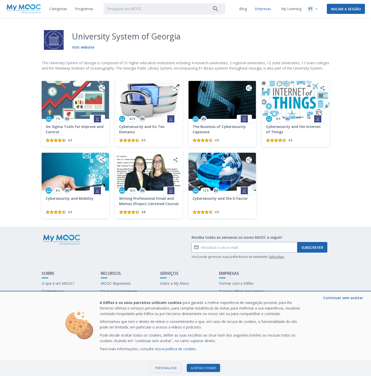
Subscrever (312, 247)
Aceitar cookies (203, 368)
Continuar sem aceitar (343, 297)
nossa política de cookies (176, 348)
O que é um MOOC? (58, 283)
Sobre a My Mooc (174, 283)
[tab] (58, 9)
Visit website (83, 47)
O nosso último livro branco (241, 291)
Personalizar (166, 368)
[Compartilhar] (102, 88)
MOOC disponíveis (116, 283)
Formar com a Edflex (236, 283)
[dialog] (185, 334)
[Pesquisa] (215, 8)
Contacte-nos (53, 291)
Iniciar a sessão (346, 9)
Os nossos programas (119, 291)
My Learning (291, 8)
